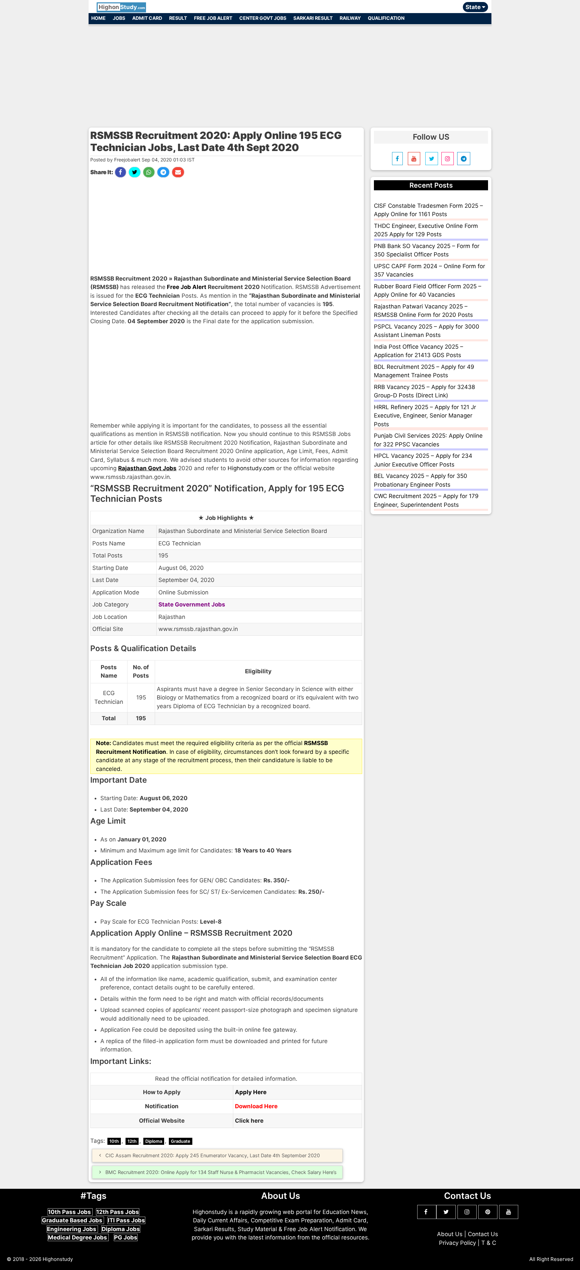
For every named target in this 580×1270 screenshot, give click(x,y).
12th (132, 1141)
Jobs (119, 18)
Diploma (153, 1141)
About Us (450, 1234)
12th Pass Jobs (117, 1212)
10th (114, 1141)
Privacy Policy (457, 1242)
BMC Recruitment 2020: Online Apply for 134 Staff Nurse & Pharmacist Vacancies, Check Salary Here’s (221, 1172)
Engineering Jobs (72, 1229)
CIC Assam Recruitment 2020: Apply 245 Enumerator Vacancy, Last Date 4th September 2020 (212, 1155)
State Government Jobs (191, 604)
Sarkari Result (313, 18)
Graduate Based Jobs (73, 1220)
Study (122, 7)
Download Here (256, 1106)
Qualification (386, 18)
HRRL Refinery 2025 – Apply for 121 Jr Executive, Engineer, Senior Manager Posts (425, 416)
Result (178, 18)
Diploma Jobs (121, 1229)
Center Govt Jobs (262, 18)
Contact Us (483, 1234)
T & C (488, 1242)
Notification (162, 1106)
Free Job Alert (213, 18)
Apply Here (251, 1092)
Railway (350, 18)
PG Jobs (125, 1237)
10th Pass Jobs (70, 1212)
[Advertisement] (290, 73)
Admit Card (147, 18)
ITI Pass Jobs (126, 1220)
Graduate (180, 1141)
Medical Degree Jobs (78, 1237)
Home (98, 18)
